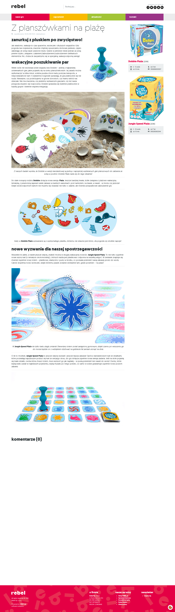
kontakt (132, 17)
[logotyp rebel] (19, 6)
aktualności (96, 17)
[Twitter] (151, 7)
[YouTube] (158, 7)
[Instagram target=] (155, 7)
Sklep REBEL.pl (123, 596)
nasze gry (19, 17)
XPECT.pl (23, 604)
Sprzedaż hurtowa (124, 598)
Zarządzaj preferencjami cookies (170, 607)
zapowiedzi (58, 17)
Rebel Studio (122, 602)
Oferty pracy (122, 604)
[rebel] (19, 594)
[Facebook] (148, 7)
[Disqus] (87, 478)
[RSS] (162, 7)
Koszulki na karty (124, 600)
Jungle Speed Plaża (139, 123)
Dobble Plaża (135, 61)
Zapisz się (147, 596)
